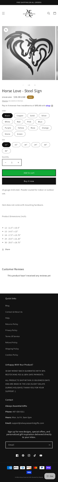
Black (7, 115)
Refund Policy (11, 342)
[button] (3, 13)
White (7, 121)
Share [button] (7, 249)
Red (19, 121)
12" (6, 144)
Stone (7, 134)
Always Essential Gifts (25, 477)
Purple (8, 128)
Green (20, 134)
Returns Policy (11, 324)
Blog (7, 305)
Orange (45, 128)
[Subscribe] (49, 444)
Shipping (5, 101)
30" (45, 144)
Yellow (21, 128)
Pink (29, 121)
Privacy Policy (11, 330)
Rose (33, 128)
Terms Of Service (12, 336)
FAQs (7, 318)
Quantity (5, 157)
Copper (20, 115)
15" (16, 144)
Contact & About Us (14, 312)
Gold (32, 115)
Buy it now (29, 181)
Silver (44, 115)
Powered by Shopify (37, 477)
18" (25, 144)
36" (6, 151)
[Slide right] (35, 85)
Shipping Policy (12, 348)
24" (35, 144)
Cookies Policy (11, 355)
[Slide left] (23, 85)
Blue (40, 121)
